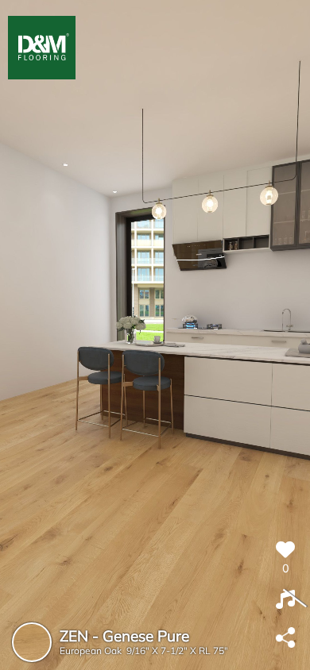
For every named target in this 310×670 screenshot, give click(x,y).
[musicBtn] (285, 600)
